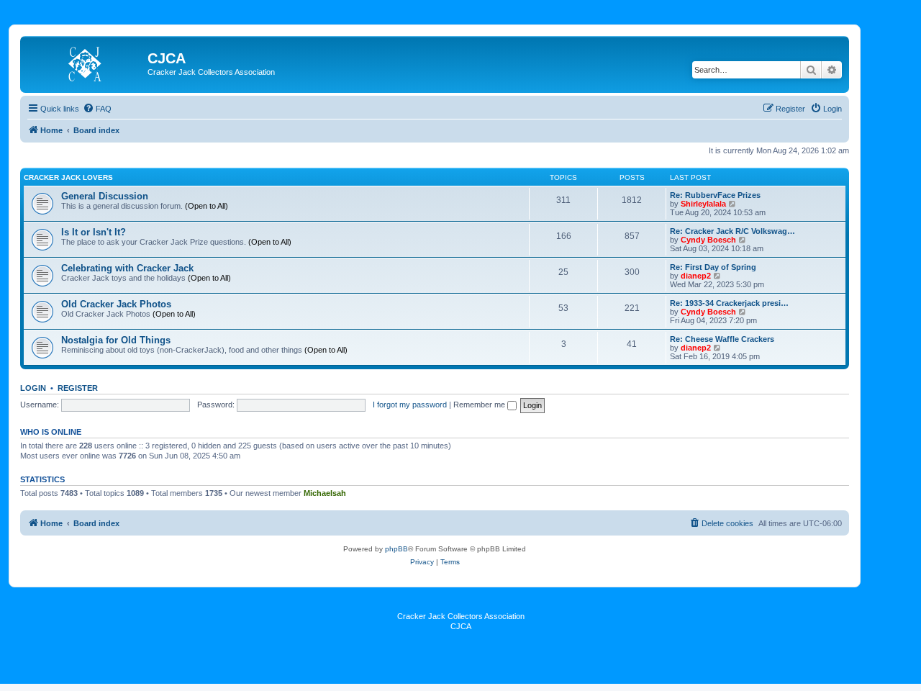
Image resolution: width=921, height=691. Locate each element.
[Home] (86, 63)
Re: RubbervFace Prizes (715, 195)
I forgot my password (410, 404)
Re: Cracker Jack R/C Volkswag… (732, 231)
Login (33, 388)
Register (78, 388)
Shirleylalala (703, 203)
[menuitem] (97, 108)
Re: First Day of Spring (713, 267)
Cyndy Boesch (708, 239)
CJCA (460, 626)
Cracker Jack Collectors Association (461, 616)
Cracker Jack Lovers (68, 177)
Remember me (480, 404)
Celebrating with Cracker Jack (127, 268)
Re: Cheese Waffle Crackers (722, 339)
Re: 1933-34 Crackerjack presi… (729, 303)
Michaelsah (325, 493)
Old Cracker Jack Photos (116, 304)
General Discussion (104, 196)
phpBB (396, 549)
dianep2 (696, 275)
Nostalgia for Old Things (116, 340)
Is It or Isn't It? (93, 232)
